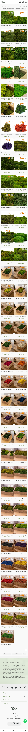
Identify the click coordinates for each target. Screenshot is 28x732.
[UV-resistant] (23, 12)
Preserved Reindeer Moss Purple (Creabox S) (11, 425)
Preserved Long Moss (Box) (7, 171)
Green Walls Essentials (17, 653)
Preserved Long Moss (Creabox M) (9, 498)
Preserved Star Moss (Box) (7, 225)
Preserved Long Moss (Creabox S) (8, 407)
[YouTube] (16, 687)
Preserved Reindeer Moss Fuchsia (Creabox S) (11, 371)
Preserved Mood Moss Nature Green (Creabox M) (12, 517)
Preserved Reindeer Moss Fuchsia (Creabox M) (11, 608)
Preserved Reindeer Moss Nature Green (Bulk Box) (12, 80)
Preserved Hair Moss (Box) (21, 152)
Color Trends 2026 (6, 653)
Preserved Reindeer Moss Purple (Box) (9, 152)
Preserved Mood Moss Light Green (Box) (10, 207)
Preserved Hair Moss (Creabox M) (8, 480)
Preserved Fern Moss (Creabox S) (8, 353)
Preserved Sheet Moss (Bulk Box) (8, 25)
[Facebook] (7, 687)
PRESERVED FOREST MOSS (8, 8)
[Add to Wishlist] (12, 12)
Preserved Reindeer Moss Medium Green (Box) (11, 134)
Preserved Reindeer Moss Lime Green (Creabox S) (12, 298)
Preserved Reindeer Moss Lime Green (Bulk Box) (12, 98)
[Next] (27, 9)
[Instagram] (3, 687)
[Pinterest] (24, 687)
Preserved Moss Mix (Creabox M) (8, 462)
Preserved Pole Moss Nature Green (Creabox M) (12, 535)
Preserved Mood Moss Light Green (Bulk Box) (11, 61)
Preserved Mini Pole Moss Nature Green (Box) (11, 243)
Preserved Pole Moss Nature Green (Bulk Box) (11, 43)
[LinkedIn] (12, 687)
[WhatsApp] (25, 721)
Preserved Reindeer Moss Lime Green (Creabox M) (12, 626)
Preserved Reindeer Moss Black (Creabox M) (11, 553)
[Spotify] (20, 687)
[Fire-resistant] (9, 12)
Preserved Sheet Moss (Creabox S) (8, 280)
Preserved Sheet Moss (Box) (7, 189)
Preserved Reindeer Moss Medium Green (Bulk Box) (12, 116)
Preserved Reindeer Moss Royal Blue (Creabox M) (12, 571)
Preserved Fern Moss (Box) (21, 207)
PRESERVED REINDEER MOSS (21, 8)
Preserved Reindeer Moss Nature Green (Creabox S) (12, 334)
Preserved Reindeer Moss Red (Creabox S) (10, 389)
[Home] (3, 730)
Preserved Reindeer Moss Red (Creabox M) (10, 589)
